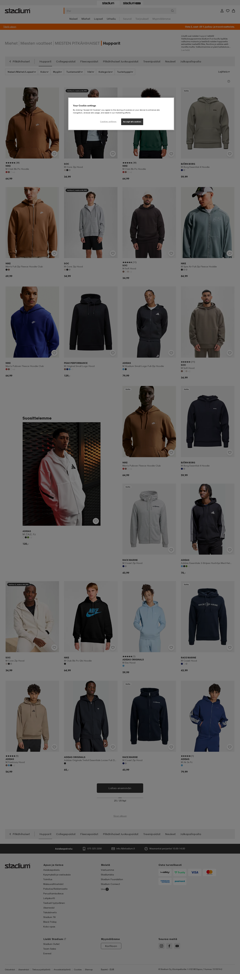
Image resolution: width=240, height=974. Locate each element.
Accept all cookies (132, 122)
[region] (121, 113)
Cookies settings (108, 121)
